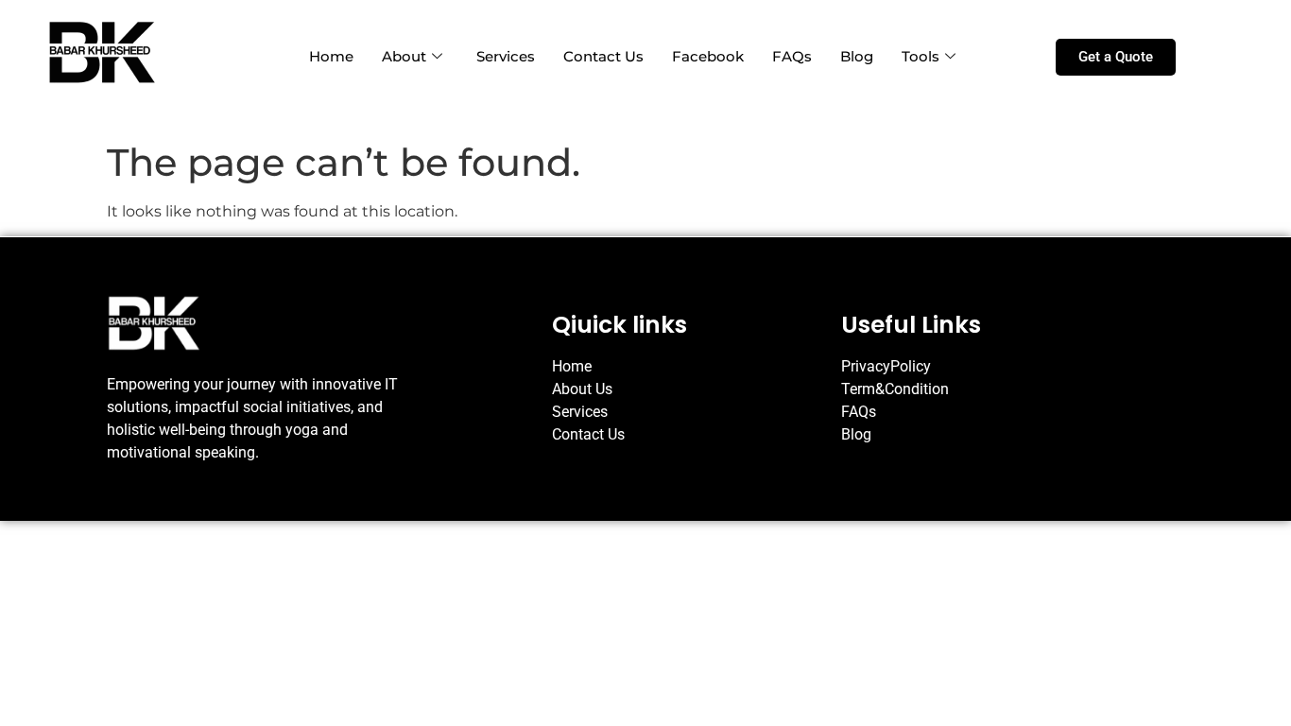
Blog (856, 56)
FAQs (792, 56)
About (404, 56)
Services (505, 56)
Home (331, 56)
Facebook (708, 56)
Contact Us (603, 56)
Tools (920, 56)
